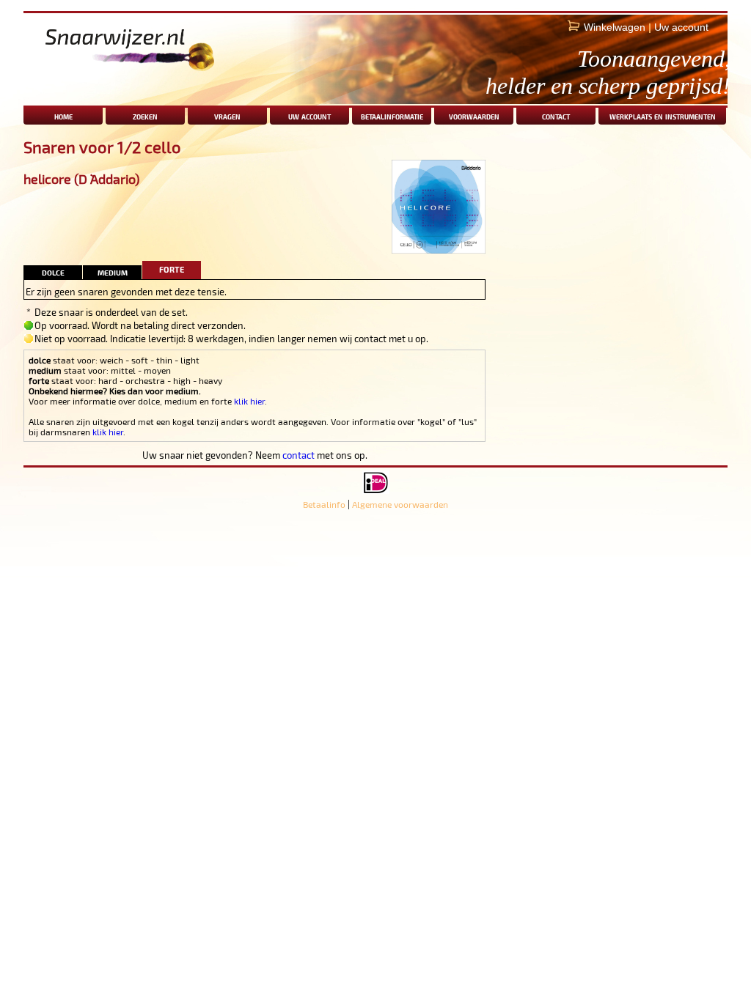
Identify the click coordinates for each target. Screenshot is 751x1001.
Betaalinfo (324, 504)
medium (113, 271)
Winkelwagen (614, 27)
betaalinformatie (392, 115)
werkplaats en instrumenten (662, 115)
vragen (227, 115)
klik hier (249, 401)
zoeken (145, 115)
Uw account (681, 27)
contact (556, 115)
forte (171, 268)
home (63, 115)
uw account (309, 115)
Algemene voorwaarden (400, 504)
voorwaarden (474, 115)
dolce (53, 271)
